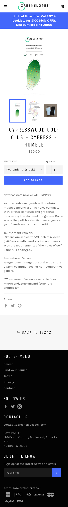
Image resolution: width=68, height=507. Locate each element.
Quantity (51, 161)
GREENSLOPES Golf (30, 488)
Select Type (10, 161)
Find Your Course (15, 370)
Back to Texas (35, 332)
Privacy (9, 382)
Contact (9, 388)
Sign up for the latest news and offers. (30, 464)
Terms (8, 376)
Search (9, 364)
